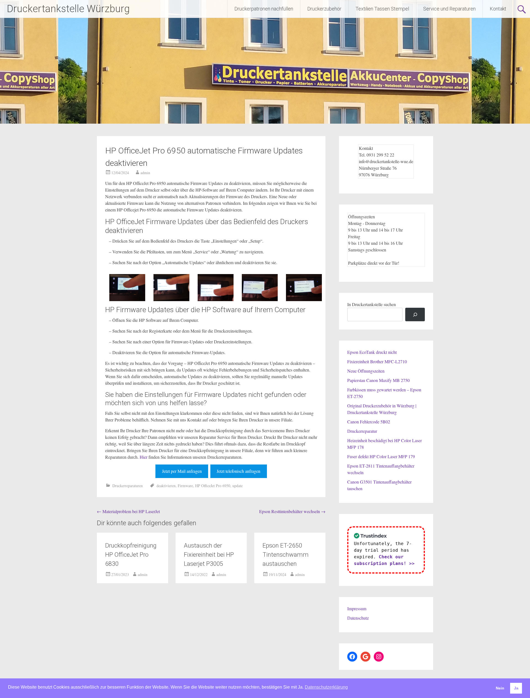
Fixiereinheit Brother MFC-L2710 (377, 361)
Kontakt (498, 9)
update (237, 485)
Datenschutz (358, 618)
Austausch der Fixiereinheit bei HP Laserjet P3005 (209, 554)
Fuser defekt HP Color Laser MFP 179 (381, 456)
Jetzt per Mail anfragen (182, 471)
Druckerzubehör (324, 9)
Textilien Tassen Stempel (382, 9)
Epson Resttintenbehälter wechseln (292, 511)
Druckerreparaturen (127, 485)
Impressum (356, 608)
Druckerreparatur (362, 431)
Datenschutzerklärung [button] (326, 687)
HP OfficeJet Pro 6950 (212, 485)
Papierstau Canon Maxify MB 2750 (378, 380)
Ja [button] (516, 688)
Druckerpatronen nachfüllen (263, 9)
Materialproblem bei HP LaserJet (128, 511)
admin (145, 172)
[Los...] (415, 314)
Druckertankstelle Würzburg (68, 9)
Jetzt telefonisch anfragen (238, 471)
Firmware (185, 485)
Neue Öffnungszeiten (366, 371)
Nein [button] (500, 688)
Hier (143, 457)
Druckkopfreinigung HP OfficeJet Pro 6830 (131, 554)
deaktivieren (166, 485)
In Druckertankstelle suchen (371, 304)
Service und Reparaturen (449, 9)
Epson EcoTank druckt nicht (372, 352)
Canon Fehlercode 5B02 (368, 421)
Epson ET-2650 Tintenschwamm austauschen (286, 554)
